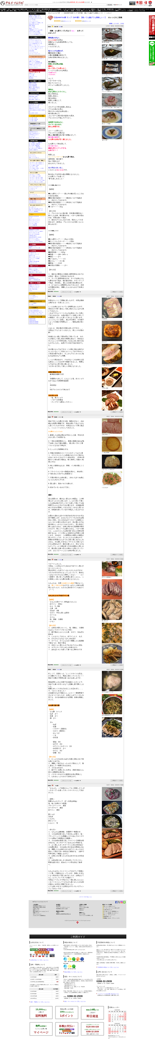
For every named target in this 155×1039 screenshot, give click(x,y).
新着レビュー (82, 906)
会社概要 (58, 906)
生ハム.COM (82, 914)
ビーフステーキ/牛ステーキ (35, 40)
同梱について (36, 912)
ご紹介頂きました (108, 909)
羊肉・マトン (32, 260)
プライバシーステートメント (63, 907)
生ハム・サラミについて (109, 914)
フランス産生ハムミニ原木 (35, 176)
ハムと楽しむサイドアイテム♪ (35, 18)
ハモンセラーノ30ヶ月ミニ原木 (36, 179)
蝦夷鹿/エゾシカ (32, 246)
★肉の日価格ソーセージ (34, 88)
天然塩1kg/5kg (32, 320)
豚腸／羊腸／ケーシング (42, 10)
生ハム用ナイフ (32, 207)
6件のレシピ (87, 21)
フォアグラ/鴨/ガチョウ (34, 270)
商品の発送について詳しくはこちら (73, 972)
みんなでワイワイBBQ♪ (34, 95)
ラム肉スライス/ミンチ (34, 254)
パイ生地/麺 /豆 (130, 10)
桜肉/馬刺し (31, 277)
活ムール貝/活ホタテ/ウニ (34, 125)
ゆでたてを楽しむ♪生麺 (34, 31)
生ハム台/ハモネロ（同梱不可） (36, 148)
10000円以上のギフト (34, 134)
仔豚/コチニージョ (33, 76)
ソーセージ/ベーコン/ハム (133, 9)
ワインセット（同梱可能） (35, 146)
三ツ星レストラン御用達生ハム (111, 911)
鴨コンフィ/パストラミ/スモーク (36, 267)
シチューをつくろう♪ (33, 21)
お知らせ (81, 910)
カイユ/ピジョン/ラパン (34, 287)
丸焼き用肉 (31, 50)
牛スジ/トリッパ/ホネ (33, 238)
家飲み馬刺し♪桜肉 (33, 96)
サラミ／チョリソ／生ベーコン (25, 10)
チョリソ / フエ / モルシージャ (35, 186)
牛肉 (65, 10)
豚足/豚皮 (31, 78)
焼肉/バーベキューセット (34, 45)
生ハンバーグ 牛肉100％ (34, 240)
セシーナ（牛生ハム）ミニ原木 (36, 181)
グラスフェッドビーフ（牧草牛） (36, 231)
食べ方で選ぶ (103, 9)
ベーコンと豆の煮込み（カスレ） (36, 34)
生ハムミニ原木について (109, 906)
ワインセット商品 (33, 223)
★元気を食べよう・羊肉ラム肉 (36, 104)
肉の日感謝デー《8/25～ (5, 9)
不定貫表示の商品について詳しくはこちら (108, 967)
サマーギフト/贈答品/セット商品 (92, 9)
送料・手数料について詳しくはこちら (40, 1002)
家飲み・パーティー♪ (33, 28)
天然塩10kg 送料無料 (33, 321)
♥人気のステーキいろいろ (34, 39)
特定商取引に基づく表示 (62, 908)
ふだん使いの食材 (33, 120)
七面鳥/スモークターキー (34, 286)
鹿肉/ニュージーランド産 (34, 247)
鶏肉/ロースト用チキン (34, 284)
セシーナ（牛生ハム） (34, 97)
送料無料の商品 (110, 9)
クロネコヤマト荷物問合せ (39, 915)
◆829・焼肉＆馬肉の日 (34, 87)
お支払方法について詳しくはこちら (39, 960)
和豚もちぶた (32, 73)
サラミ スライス (32, 156)
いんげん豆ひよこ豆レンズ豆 (35, 313)
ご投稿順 (122, 23)
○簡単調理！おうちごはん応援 (35, 30)
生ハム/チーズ (32, 136)
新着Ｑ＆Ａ (81, 908)
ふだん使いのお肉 (33, 117)
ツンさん (58, 296)
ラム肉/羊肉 (77, 10)
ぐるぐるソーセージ (33, 60)
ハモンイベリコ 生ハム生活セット (36, 163)
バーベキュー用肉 (33, 49)
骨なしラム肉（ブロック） (35, 257)
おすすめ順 (116, 23)
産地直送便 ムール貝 (80, 9)
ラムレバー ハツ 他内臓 (34, 258)
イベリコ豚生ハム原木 (34, 165)
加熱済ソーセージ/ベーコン (35, 64)
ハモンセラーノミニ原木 (34, 174)
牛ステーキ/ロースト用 (34, 232)
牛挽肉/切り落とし (33, 235)
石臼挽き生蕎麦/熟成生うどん (35, 310)
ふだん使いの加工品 (33, 119)
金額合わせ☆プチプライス (35, 108)
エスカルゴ (31, 298)
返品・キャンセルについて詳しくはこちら (75, 1001)
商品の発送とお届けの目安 (39, 907)
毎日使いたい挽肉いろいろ (35, 16)
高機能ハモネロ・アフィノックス (111, 918)
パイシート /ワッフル (33, 309)
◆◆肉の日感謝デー (33, 82)
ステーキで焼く (32, 19)
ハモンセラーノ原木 (33, 166)
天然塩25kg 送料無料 (33, 323)
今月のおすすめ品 (16, 9)
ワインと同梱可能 (33, 225)
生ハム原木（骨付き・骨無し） (11, 10)
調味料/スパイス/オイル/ (120, 10)
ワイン (61, 10)
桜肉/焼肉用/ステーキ (33, 278)
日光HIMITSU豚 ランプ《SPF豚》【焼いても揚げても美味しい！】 (83, 13)
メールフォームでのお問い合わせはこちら (108, 993)
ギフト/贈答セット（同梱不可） (36, 142)
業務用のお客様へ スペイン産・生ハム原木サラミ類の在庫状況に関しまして (37, 9)
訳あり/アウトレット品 (34, 105)
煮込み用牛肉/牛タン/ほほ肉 (35, 237)
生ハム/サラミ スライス (144, 9)
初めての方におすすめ (34, 107)
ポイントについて (37, 914)
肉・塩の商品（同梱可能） (35, 144)
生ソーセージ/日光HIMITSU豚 (35, 63)
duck (60, 26)
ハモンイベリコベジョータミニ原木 (37, 180)
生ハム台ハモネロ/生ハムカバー (36, 208)
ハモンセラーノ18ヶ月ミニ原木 (36, 177)
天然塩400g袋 (32, 318)
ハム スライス (32, 154)
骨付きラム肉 (32, 255)
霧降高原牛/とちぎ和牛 (34, 229)
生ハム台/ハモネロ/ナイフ (53, 10)
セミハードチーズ (33, 194)
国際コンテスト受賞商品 (34, 61)
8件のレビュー (66, 21)
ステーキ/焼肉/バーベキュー (120, 9)
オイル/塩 (31, 304)
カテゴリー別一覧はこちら (85, 896)
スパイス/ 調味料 (32, 303)
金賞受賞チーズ (107, 916)
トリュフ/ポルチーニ (33, 296)
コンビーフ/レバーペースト (35, 65)
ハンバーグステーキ (33, 52)
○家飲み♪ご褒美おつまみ (34, 15)
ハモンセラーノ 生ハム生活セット (36, 162)
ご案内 (57, 912)
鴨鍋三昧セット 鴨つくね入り (35, 272)
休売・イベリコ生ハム (34, 157)
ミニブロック (32, 189)
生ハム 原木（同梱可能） (34, 145)
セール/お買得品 (57, 9)
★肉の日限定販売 (33, 90)
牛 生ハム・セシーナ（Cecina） (36, 241)
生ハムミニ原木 (34, 172)
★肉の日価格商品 (33, 85)
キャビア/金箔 (32, 295)
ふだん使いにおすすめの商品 (68, 9)
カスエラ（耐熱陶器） (34, 211)
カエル (30, 290)
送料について (36, 910)
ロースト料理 (32, 27)
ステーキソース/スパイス (34, 53)
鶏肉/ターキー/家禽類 (96, 10)
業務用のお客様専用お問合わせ (63, 914)
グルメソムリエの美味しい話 (86, 915)
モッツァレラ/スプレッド (34, 195)
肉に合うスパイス (33, 262)
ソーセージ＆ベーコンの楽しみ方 (111, 908)
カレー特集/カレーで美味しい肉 (36, 22)
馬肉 (90, 10)
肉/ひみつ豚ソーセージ (34, 137)
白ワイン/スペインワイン (34, 220)
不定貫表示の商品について (39, 906)
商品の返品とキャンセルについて (41, 911)
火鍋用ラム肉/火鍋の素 (34, 261)
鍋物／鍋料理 (32, 25)
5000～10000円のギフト (34, 133)
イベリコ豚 (31, 75)
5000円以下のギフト (33, 131)
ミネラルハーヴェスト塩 (139, 10)
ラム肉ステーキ (32, 252)
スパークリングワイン (34, 222)
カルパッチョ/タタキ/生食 (34, 32)
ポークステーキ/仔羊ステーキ (35, 42)
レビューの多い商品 (84, 907)
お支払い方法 (36, 908)
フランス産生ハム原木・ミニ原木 (36, 168)
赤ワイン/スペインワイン (34, 219)
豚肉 (67, 10)
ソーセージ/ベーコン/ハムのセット (36, 58)
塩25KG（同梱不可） (33, 149)
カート (137, 5)
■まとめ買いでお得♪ (33, 113)
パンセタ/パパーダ (33, 188)
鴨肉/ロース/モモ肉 (33, 269)
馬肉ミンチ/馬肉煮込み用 (34, 279)
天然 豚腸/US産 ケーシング (35, 202)
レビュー (109, 13)
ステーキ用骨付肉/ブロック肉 (35, 43)
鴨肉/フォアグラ (84, 10)
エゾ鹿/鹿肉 (71, 10)
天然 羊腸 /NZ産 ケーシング (35, 200)
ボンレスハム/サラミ (33, 67)
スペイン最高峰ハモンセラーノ (111, 913)
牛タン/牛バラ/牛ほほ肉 (34, 234)
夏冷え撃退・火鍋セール (34, 99)
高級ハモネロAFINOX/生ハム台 (36, 210)
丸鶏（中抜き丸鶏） (33, 289)
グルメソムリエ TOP (54, 13)
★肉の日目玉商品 (33, 84)
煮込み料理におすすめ (34, 24)
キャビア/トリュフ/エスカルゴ (108, 10)
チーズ (34, 10)
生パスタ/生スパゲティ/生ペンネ (36, 312)
